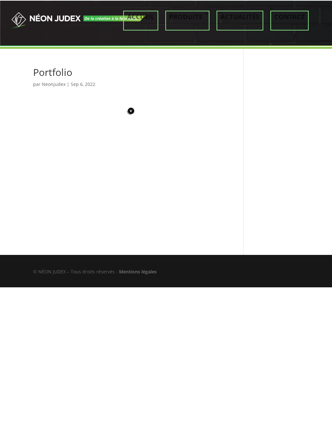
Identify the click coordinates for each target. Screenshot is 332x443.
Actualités (239, 16)
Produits (185, 16)
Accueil (140, 16)
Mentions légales (138, 272)
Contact (289, 16)
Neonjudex (53, 84)
